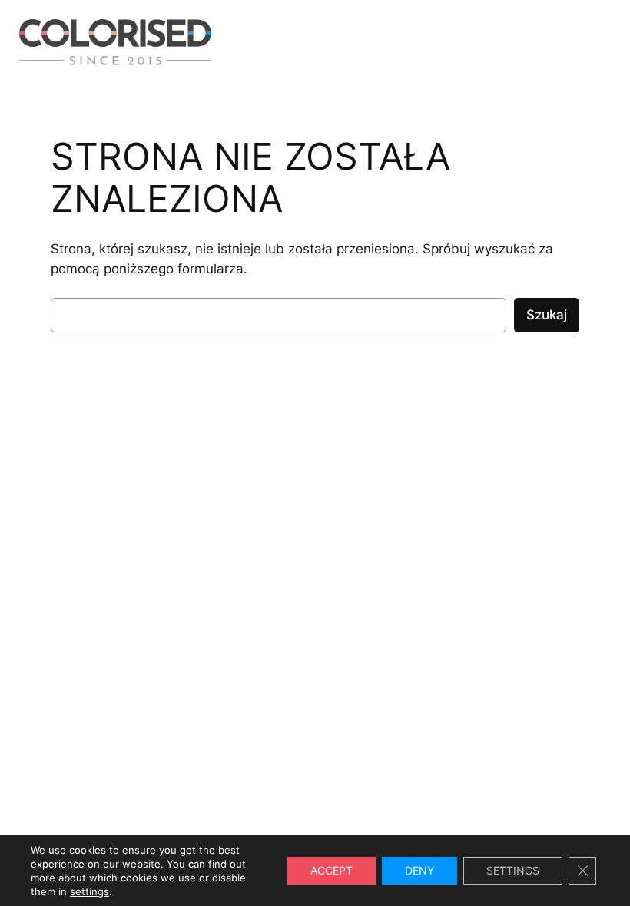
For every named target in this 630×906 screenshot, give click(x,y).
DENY (419, 870)
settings (89, 891)
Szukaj (546, 314)
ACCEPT (331, 870)
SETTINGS (512, 870)
